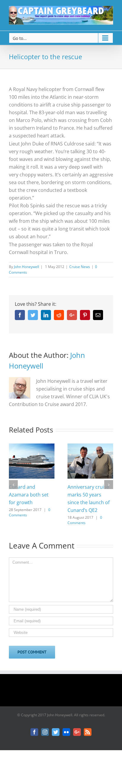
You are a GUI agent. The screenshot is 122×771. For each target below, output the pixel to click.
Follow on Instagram (65, 692)
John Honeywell (26, 266)
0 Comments (85, 520)
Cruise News (79, 266)
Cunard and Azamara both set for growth (29, 495)
